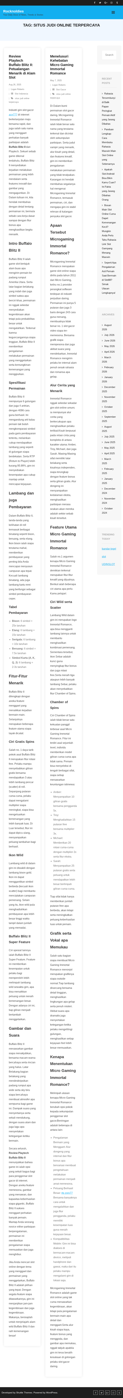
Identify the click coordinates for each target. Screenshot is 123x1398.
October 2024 (107, 510)
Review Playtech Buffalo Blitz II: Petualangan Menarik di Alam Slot (22, 66)
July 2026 (109, 335)
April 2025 (109, 453)
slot (104, 556)
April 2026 (109, 351)
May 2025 (109, 447)
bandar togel (109, 548)
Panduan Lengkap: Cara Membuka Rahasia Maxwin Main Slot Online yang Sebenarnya (109, 146)
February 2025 (108, 471)
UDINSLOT (108, 564)
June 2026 (109, 340)
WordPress (51, 1392)
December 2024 (108, 490)
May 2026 (109, 346)
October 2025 (107, 409)
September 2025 (109, 418)
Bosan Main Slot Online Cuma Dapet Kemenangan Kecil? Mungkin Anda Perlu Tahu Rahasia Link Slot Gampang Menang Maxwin (109, 231)
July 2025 (109, 436)
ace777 (13, 114)
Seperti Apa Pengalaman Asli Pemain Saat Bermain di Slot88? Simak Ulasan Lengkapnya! (109, 277)
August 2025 (107, 428)
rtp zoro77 (67, 1193)
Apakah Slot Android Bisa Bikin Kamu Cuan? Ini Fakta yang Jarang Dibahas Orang (109, 184)
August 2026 (107, 327)
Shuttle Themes (24, 1392)
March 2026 (106, 359)
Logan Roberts (17, 89)
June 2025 (109, 442)
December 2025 (108, 389)
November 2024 (108, 500)
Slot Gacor (61, 89)
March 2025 (106, 461)
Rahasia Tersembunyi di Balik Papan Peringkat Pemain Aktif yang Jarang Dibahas (108, 108)
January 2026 (107, 379)
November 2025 (108, 399)
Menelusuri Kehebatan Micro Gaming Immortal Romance (61, 64)
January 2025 (107, 480)
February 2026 (108, 369)
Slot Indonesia (21, 94)
